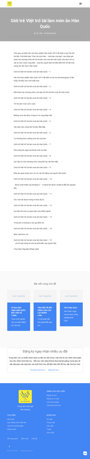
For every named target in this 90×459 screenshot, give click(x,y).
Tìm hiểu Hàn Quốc (50, 33)
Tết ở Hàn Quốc (70, 308)
